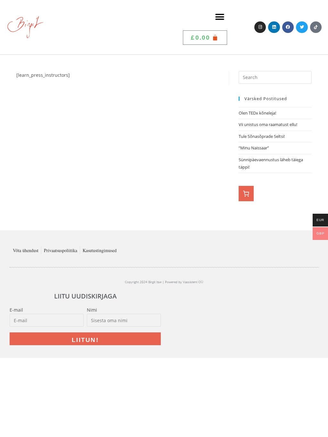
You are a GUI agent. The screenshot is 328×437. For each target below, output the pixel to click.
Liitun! (85, 340)
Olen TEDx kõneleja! (257, 113)
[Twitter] (302, 27)
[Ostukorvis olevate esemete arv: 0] (246, 193)
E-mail (16, 310)
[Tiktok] (316, 27)
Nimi (92, 310)
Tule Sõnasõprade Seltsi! (262, 136)
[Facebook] (288, 27)
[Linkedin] (274, 27)
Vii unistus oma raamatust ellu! (268, 124)
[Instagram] (260, 27)
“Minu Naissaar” (254, 148)
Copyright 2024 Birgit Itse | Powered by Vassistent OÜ (164, 282)
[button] (220, 17)
